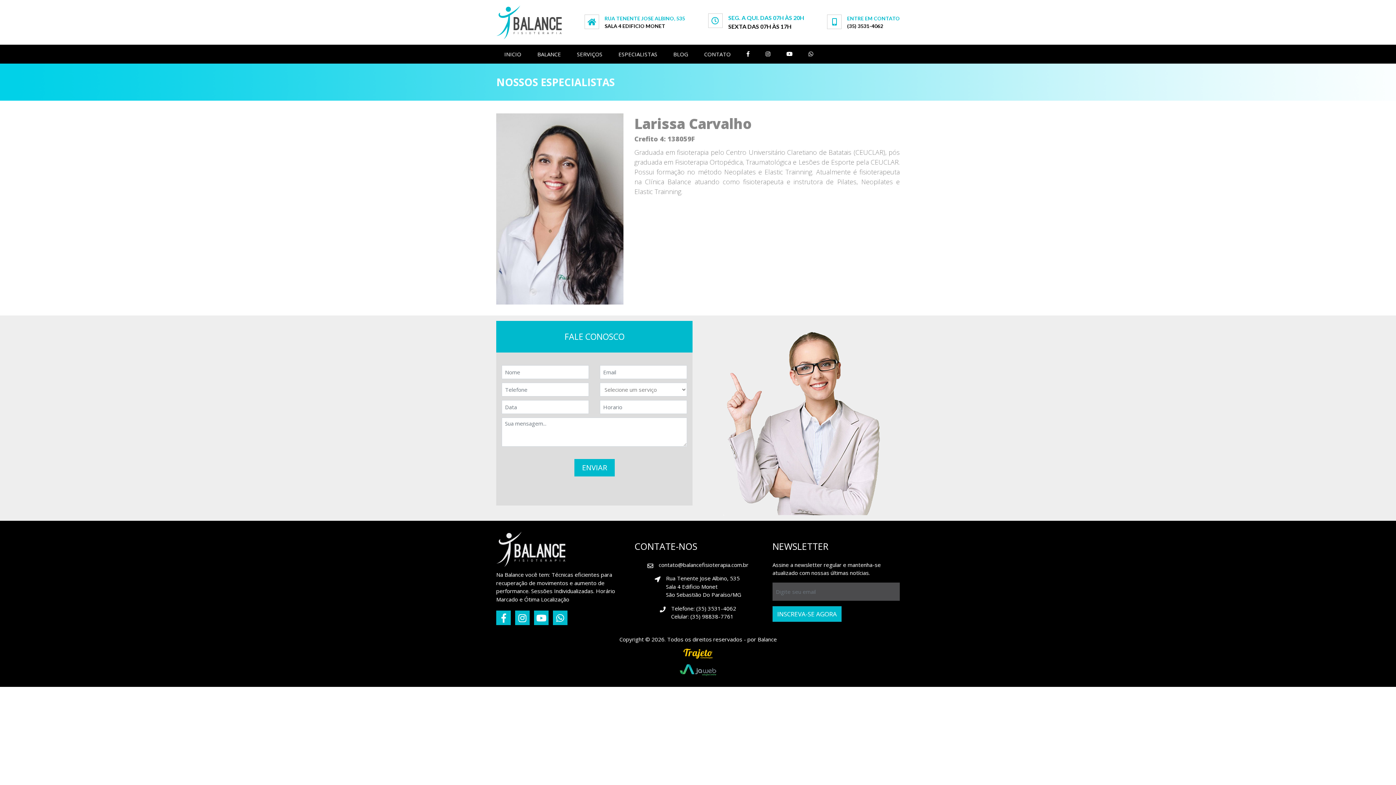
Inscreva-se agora (807, 617)
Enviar (594, 470)
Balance (549, 54)
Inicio (512, 54)
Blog (680, 54)
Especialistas (637, 54)
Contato (717, 54)
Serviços (589, 54)
